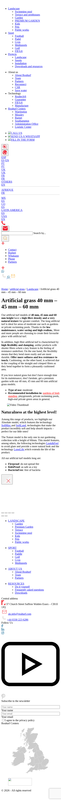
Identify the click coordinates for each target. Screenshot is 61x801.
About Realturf (23, 75)
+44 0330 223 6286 (17, 619)
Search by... (39, 233)
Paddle (18, 553)
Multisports (21, 45)
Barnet (18, 117)
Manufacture (21, 105)
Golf (17, 48)
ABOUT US (15, 568)
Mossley (19, 114)
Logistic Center (23, 126)
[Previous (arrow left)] (2, 515)
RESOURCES (16, 583)
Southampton (22, 120)
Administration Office (26, 123)
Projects (12, 54)
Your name (7, 710)
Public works (22, 29)
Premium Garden (24, 526)
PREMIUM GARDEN (27, 20)
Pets (17, 26)
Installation (21, 63)
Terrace (19, 529)
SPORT (12, 547)
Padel (18, 39)
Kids (17, 23)
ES (3, 160)
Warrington (21, 111)
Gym (17, 42)
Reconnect (20, 84)
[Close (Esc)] (2, 512)
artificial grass (17, 289)
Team (18, 78)
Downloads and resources (29, 66)
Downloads (21, 592)
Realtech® (20, 96)
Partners (19, 81)
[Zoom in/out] (13, 512)
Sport (11, 32)
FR (3, 178)
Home (4, 289)
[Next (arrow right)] (6, 515)
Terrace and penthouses (27, 14)
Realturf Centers (17, 108)
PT (3, 166)
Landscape (14, 8)
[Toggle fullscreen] (9, 512)
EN (7, 160)
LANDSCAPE (16, 520)
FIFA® (19, 51)
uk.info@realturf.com (19, 613)
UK (3, 172)
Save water (21, 90)
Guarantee (20, 99)
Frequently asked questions (29, 589)
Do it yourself (22, 586)
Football (19, 35)
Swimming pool (23, 11)
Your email (7, 716)
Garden (19, 17)
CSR (17, 87)
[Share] (6, 512)
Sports (18, 60)
